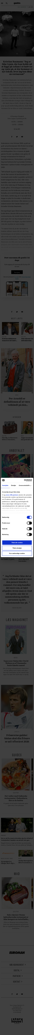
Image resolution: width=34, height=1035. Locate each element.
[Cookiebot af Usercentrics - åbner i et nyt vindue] (24, 480)
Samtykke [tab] (5, 485)
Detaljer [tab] (13, 485)
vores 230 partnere (12, 495)
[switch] (29, 523)
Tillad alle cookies (17, 542)
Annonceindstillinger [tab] (25, 485)
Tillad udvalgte (17, 548)
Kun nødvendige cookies (17, 553)
